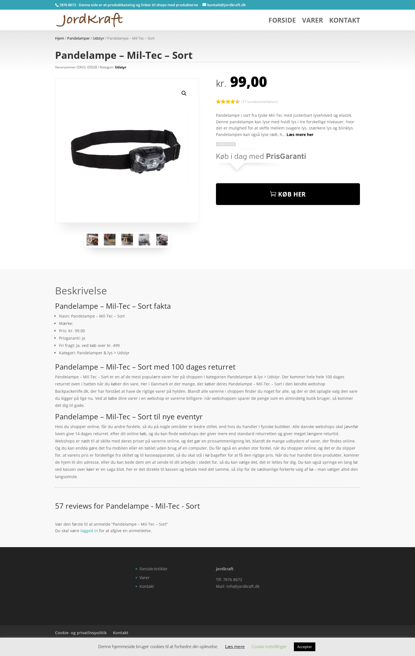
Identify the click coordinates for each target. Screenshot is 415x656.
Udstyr (98, 38)
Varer (312, 21)
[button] (184, 93)
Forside (282, 21)
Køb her (292, 194)
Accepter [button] (304, 646)
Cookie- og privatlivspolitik (81, 632)
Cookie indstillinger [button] (269, 646)
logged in (89, 530)
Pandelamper (78, 38)
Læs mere (235, 646)
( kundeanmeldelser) (259, 101)
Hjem (59, 38)
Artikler (161, 568)
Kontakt (344, 21)
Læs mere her (300, 134)
